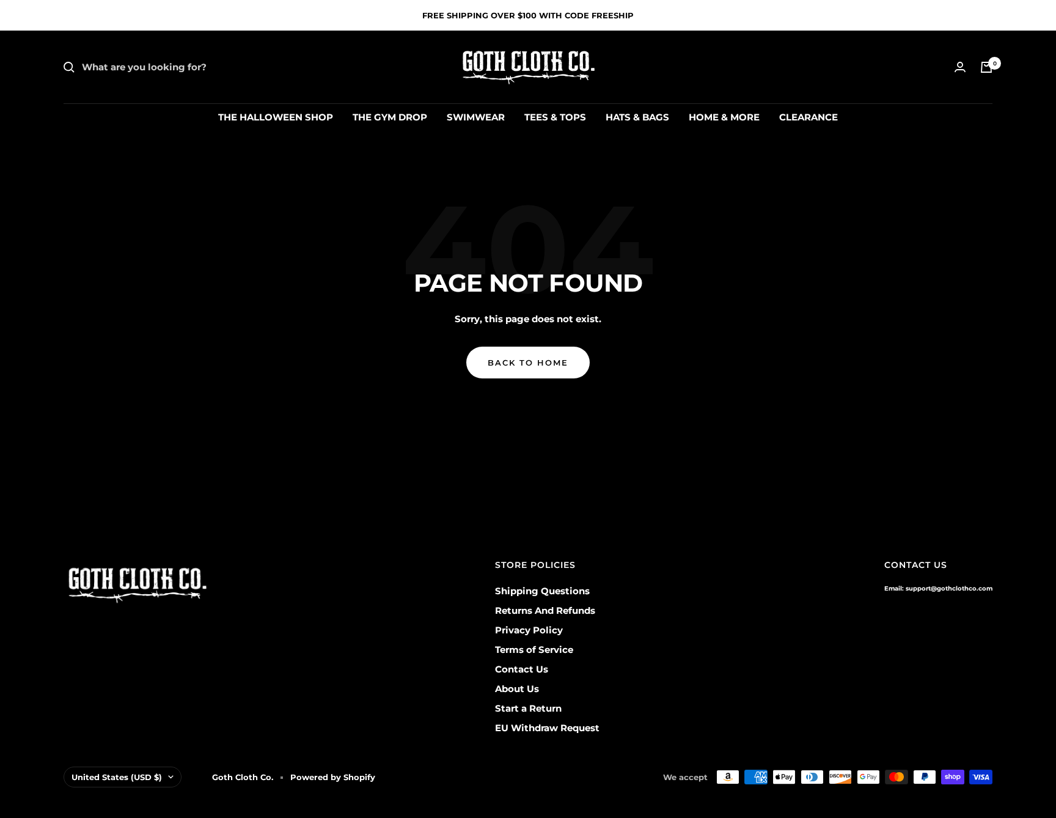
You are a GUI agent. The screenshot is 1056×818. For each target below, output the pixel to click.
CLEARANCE (808, 117)
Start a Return (528, 708)
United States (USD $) (117, 777)
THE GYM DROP (390, 117)
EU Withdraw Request (547, 728)
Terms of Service (534, 649)
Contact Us (521, 669)
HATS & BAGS (637, 117)
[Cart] (986, 67)
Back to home (528, 362)
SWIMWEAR (476, 117)
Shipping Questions (542, 591)
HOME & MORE (724, 117)
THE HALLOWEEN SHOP (275, 117)
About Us (517, 689)
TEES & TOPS (555, 117)
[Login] (960, 67)
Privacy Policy (529, 630)
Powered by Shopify (332, 777)
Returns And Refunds (545, 610)
